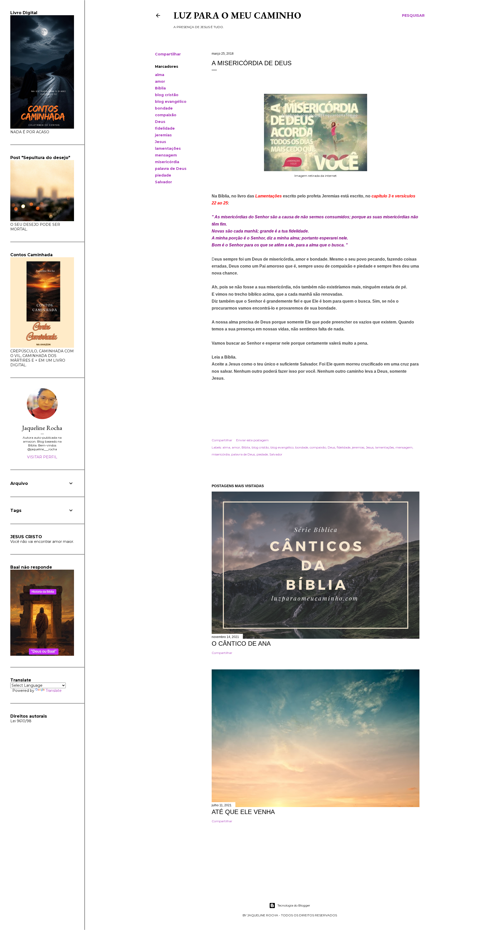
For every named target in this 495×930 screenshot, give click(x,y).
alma (159, 74)
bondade (164, 108)
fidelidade (165, 128)
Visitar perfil (42, 457)
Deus (160, 121)
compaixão (165, 115)
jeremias (163, 135)
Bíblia (160, 88)
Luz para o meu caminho (237, 15)
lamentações (168, 148)
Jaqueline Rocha (42, 428)
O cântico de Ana (241, 643)
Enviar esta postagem (252, 440)
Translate (54, 690)
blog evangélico (170, 101)
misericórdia (167, 162)
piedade (163, 175)
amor (160, 81)
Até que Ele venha (243, 811)
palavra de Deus (170, 168)
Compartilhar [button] (168, 54)
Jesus (160, 141)
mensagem (166, 155)
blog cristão (166, 95)
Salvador (163, 182)
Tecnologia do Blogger (293, 905)
